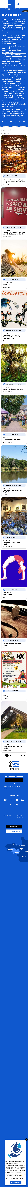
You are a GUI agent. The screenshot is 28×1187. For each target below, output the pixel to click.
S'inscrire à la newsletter (14, 780)
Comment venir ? (14, 826)
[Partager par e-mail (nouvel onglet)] (24, 122)
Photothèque (8, 815)
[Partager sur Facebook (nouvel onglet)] (2, 122)
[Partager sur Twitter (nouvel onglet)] (6, 122)
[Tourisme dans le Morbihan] (18, 4)
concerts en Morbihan (11, 44)
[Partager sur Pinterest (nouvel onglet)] (20, 122)
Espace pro (19, 812)
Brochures (8, 812)
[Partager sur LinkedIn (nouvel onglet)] (11, 122)
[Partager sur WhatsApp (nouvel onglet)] (15, 122)
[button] (20, 14)
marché (15, 57)
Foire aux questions (14, 831)
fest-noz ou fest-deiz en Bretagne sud (11, 51)
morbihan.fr (14, 820)
